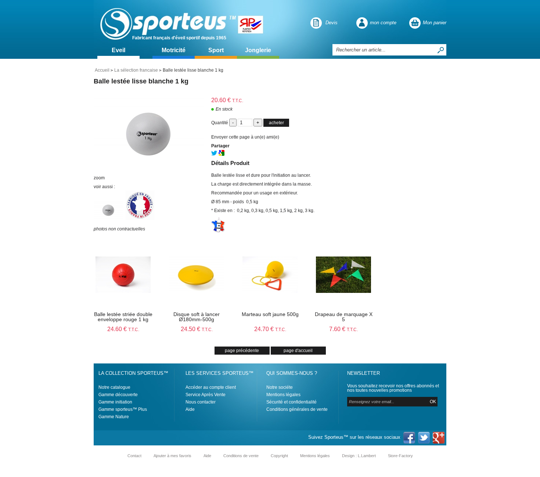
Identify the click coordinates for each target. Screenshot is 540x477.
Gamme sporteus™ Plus (122, 409)
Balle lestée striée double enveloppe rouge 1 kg (123, 317)
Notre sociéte (279, 387)
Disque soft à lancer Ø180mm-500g (196, 317)
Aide (190, 409)
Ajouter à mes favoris (172, 455)
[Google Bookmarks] (221, 154)
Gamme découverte (118, 394)
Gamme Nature (113, 416)
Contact (134, 455)
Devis (331, 22)
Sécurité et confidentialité (291, 402)
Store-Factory (400, 455)
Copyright (279, 455)
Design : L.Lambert (359, 455)
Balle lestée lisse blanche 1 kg (141, 81)
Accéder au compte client (211, 387)
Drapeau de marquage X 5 (343, 317)
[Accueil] (166, 23)
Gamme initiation (115, 402)
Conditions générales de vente (297, 409)
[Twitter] (214, 154)
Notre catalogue (114, 387)
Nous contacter (201, 402)
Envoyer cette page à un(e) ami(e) (245, 137)
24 (123, 329)
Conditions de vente (241, 455)
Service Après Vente (206, 394)
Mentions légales (283, 394)
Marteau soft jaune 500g (270, 314)
